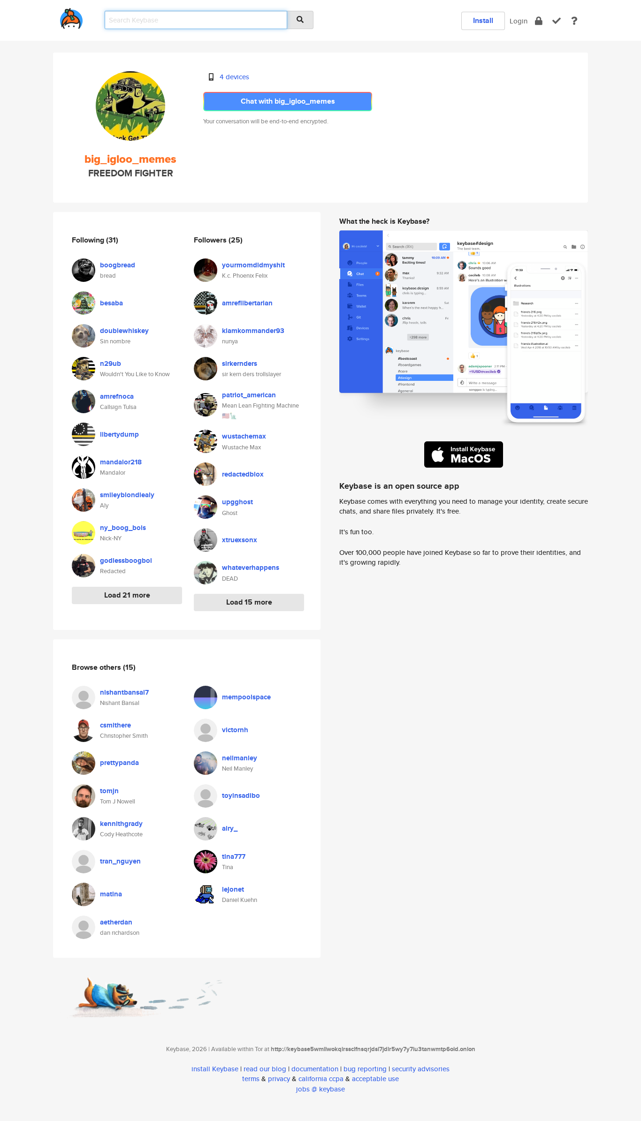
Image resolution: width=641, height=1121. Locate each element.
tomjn (109, 791)
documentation (314, 1069)
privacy (279, 1078)
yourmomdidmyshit (253, 265)
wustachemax (244, 436)
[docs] (574, 21)
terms (250, 1078)
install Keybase (214, 1069)
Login (518, 21)
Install (483, 20)
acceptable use (375, 1078)
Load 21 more (127, 595)
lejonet (233, 889)
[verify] (556, 21)
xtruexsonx (239, 540)
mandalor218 (121, 462)
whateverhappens (250, 567)
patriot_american (249, 395)
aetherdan (116, 922)
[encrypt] (538, 21)
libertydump (119, 434)
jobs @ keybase (320, 1089)
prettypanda (119, 762)
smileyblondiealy (127, 495)
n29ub (110, 363)
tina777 (233, 856)
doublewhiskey (124, 331)
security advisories (421, 1069)
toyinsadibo (241, 795)
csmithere (115, 725)
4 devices (234, 77)
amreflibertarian (247, 303)
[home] (71, 16)
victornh (235, 730)
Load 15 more (249, 602)
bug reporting (365, 1069)
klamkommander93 (253, 331)
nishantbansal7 (124, 692)
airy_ (229, 828)
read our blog (265, 1069)
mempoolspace (246, 697)
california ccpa (320, 1078)
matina (111, 894)
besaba (111, 303)
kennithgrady (121, 823)
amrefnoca (117, 396)
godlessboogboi (126, 560)
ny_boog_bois (123, 528)
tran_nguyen (120, 861)
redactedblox (243, 474)
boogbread (117, 265)
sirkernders (239, 363)
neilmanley (239, 758)
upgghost (237, 502)
